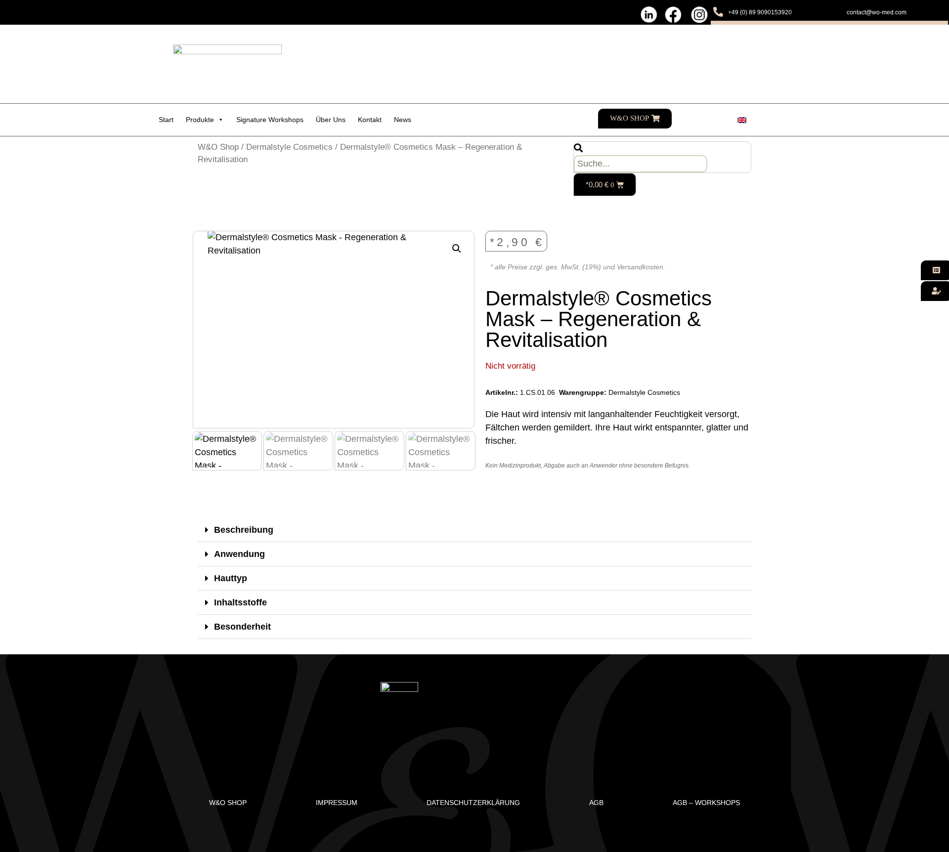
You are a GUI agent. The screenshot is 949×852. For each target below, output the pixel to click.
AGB (596, 803)
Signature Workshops (269, 120)
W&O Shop (218, 147)
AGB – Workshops (706, 803)
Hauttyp (230, 578)
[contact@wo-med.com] (837, 12)
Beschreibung (243, 530)
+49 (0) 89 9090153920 (760, 12)
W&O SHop (228, 803)
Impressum (336, 803)
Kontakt (370, 120)
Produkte (200, 120)
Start (166, 120)
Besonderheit (242, 627)
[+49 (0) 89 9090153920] (718, 12)
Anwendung (239, 554)
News (402, 120)
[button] (457, 248)
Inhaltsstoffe (240, 602)
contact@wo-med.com (876, 12)
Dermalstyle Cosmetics (289, 147)
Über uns (330, 120)
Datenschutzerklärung (473, 803)
